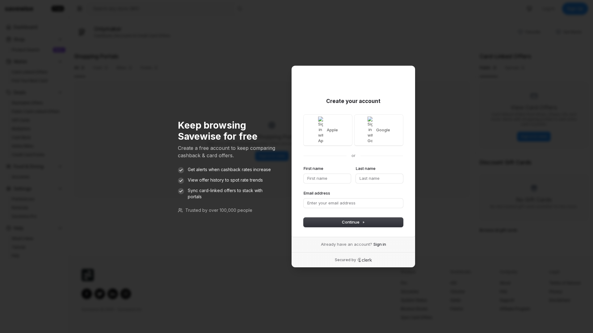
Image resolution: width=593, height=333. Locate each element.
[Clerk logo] (364, 260)
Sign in (379, 244)
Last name (366, 168)
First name (313, 168)
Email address (317, 193)
